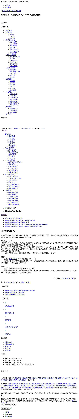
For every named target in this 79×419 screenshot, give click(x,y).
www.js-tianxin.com (66, 278)
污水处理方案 (10, 68)
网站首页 (9, 30)
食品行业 (12, 88)
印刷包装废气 (13, 60)
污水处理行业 (13, 110)
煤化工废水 (13, 73)
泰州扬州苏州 (8, 385)
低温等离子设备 (14, 105)
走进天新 (9, 32)
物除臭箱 (48, 378)
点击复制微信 (5, 408)
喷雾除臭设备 (13, 101)
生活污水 (12, 77)
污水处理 (12, 84)
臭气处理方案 (10, 40)
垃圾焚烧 (12, 81)
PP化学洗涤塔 (70, 378)
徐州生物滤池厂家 (38, 383)
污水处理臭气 (13, 44)
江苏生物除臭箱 (24, 383)
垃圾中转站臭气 (14, 49)
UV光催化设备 (14, 97)
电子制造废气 (13, 64)
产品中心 (16, 128)
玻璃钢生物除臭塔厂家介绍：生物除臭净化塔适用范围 (23, 226)
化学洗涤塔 (13, 95)
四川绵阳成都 (71, 385)
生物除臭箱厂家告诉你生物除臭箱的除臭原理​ (20, 290)
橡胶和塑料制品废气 (15, 162)
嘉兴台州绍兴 (48, 387)
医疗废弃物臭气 (14, 51)
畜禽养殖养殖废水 (15, 71)
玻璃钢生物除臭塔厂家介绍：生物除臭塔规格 (20, 220)
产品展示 (9, 92)
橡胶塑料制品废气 (15, 57)
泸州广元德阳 (5, 387)
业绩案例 (9, 79)
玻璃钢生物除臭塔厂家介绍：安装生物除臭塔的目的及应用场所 (26, 224)
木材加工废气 (13, 66)
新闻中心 (8, 346)
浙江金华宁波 (27, 387)
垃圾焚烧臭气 (13, 42)
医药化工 (12, 86)
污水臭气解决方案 (14, 178)
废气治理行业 (13, 108)
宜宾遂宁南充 (16, 387)
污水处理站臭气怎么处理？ (14, 218)
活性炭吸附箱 (13, 99)
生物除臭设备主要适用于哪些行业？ (17, 222)
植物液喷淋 (13, 90)
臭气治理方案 (9, 174)
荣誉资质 (12, 38)
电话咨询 (9, 416)
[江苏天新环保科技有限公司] (11, 11)
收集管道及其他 (14, 103)
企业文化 (12, 36)
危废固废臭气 (13, 45)
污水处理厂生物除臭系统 (17, 380)
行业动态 (9, 106)
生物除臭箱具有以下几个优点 (15, 292)
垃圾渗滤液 (13, 70)
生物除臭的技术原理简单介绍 (15, 294)
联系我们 (8, 5)
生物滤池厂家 (26, 378)
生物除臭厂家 (36, 378)
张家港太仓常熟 (20, 385)
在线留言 (8, 7)
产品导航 (4, 130)
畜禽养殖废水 (13, 152)
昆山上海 (30, 385)
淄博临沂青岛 (50, 385)
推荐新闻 (4, 215)
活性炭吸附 (13, 259)
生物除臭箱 (8, 342)
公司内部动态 (13, 112)
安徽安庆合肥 (61, 385)
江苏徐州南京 (50, 383)
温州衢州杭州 (37, 387)
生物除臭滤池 (13, 94)
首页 (10, 128)
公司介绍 (12, 34)
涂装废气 (12, 58)
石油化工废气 (13, 62)
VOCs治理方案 (11, 55)
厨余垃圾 (12, 82)
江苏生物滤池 (13, 383)
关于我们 (8, 348)
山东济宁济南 (39, 385)
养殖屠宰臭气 (13, 53)
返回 (42, 128)
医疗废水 (12, 75)
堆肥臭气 (12, 47)
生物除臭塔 (17, 378)
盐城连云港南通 (61, 383)
